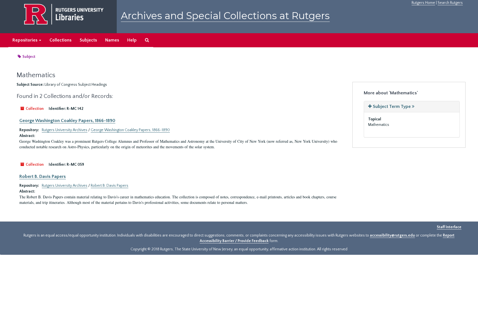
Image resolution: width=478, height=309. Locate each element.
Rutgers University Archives (64, 130)
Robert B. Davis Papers (42, 176)
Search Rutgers (450, 3)
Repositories (25, 40)
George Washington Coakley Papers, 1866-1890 (67, 120)
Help (132, 40)
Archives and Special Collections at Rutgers (225, 16)
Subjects (88, 40)
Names (112, 40)
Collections (60, 40)
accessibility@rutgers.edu (392, 235)
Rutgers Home (423, 3)
